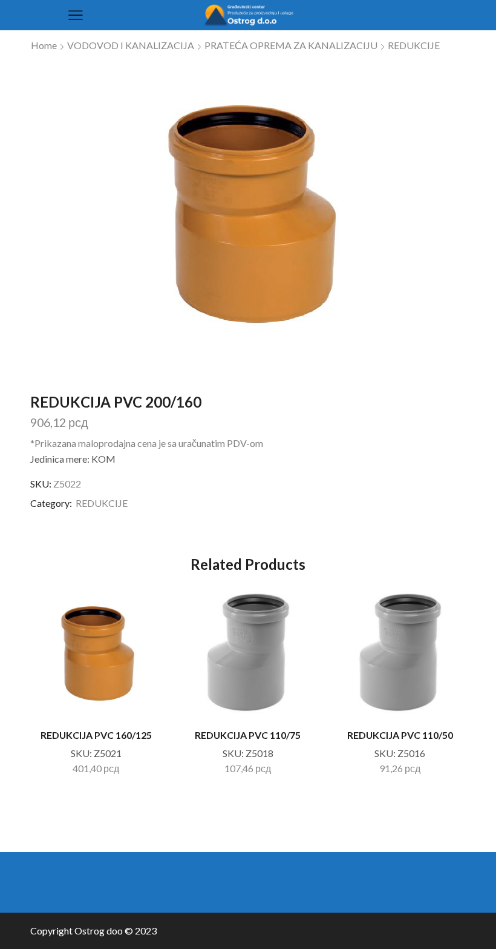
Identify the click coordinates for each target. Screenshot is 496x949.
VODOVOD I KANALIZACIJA (130, 45)
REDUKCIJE (414, 45)
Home (44, 45)
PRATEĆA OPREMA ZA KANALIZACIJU (290, 45)
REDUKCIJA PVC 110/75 (248, 735)
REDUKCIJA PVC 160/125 (96, 735)
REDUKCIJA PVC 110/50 (400, 735)
